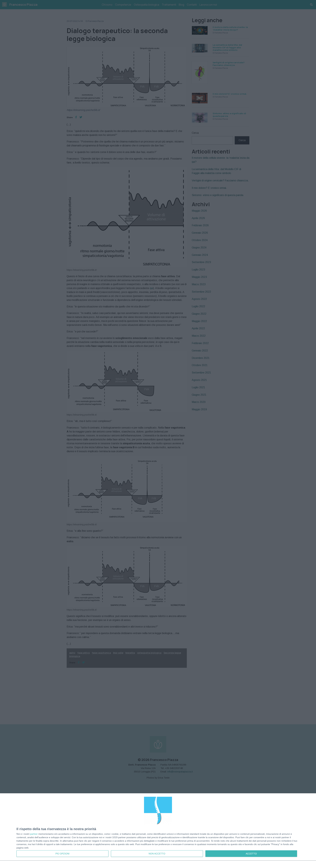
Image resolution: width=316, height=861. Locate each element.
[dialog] (158, 827)
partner (34, 834)
